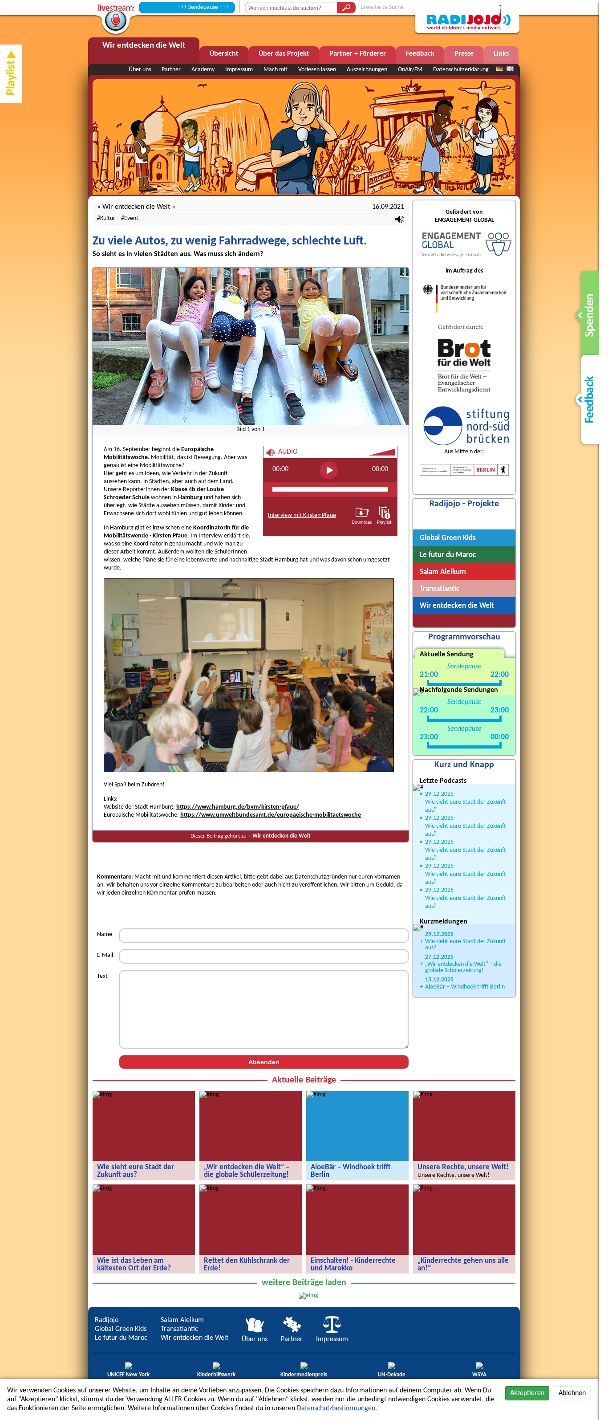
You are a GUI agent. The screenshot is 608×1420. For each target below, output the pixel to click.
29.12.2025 (439, 794)
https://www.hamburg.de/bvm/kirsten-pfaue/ (237, 807)
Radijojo (106, 1320)
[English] (510, 69)
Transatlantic (179, 1329)
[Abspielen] (329, 470)
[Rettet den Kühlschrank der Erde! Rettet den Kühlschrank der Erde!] (209, 1188)
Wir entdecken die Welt (281, 836)
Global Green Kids (120, 1329)
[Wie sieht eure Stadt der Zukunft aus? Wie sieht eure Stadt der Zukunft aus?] (102, 1094)
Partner (171, 69)
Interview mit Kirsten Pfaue (302, 515)
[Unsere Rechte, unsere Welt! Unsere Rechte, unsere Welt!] (423, 1094)
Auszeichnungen (367, 69)
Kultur (107, 218)
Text (102, 976)
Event (131, 218)
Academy (203, 69)
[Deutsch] (499, 69)
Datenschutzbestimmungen (336, 1408)
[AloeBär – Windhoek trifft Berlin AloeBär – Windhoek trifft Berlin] (316, 1094)
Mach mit (275, 69)
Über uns (140, 69)
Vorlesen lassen (317, 69)
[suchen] (346, 7)
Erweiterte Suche (382, 7)
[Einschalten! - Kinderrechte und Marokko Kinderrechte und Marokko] (316, 1188)
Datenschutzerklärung (461, 69)
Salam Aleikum (182, 1320)
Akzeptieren (527, 1393)
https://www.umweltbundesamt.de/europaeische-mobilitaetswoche (270, 815)
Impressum (239, 69)
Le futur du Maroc (121, 1338)
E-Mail (105, 955)
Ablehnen (572, 1393)
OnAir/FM (410, 69)
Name (104, 934)
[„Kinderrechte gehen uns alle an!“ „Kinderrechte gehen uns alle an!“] (423, 1188)
